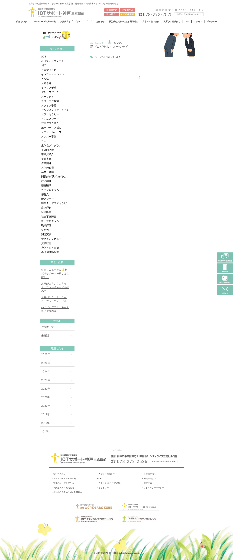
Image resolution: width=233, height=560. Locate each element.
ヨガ (43, 141)
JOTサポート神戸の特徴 (44, 21)
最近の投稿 (57, 262)
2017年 (45, 431)
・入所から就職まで (105, 474)
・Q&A (99, 478)
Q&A (187, 21)
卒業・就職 (47, 172)
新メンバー (47, 198)
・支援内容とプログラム (62, 483)
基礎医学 (46, 185)
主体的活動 (47, 149)
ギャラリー (212, 21)
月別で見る (57, 348)
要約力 (45, 229)
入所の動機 (47, 167)
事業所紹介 (47, 154)
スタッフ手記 (48, 105)
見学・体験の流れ (150, 21)
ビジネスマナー (50, 118)
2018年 (45, 422)
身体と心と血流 (50, 247)
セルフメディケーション (55, 109)
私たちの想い (22, 21)
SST (43, 65)
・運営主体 (147, 483)
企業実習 (46, 158)
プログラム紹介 (50, 123)
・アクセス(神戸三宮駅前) (108, 483)
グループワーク (50, 92)
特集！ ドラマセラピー (55, 203)
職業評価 (46, 225)
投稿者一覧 (47, 326)
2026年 (45, 354)
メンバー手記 (48, 136)
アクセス (198, 21)
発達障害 (46, 212)
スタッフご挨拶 (50, 101)
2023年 (45, 380)
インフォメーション (52, 74)
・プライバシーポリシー (153, 487)
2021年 (45, 397)
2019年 (45, 414)
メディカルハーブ (51, 132)
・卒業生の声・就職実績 (62, 487)
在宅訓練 (46, 181)
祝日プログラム (50, 221)
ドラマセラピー (50, 114)
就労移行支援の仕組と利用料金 (123, 21)
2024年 (45, 371)
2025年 (45, 362)
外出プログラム (50, 189)
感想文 (45, 194)
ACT (43, 56)
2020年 (45, 405)
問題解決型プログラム (54, 176)
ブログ (88, 21)
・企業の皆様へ (149, 474)
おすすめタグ (57, 48)
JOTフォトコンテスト (53, 61)
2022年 (45, 388)
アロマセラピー (50, 69)
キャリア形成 (48, 87)
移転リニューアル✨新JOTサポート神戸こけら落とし (55, 273)
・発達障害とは (149, 478)
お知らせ (100, 21)
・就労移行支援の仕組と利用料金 (66, 492)
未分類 (45, 335)
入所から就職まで (172, 21)
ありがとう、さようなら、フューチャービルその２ (55, 287)
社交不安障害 (48, 216)
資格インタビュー (51, 238)
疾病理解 (46, 207)
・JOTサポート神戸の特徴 (63, 478)
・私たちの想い (58, 474)
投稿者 (57, 321)
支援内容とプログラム (70, 21)
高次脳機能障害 (50, 252)
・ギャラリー (102, 487)
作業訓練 (46, 163)
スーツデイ (47, 96)
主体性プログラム (51, 145)
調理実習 (46, 234)
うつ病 (45, 78)
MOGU (118, 42)
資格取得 (46, 243)
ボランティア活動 (51, 127)
